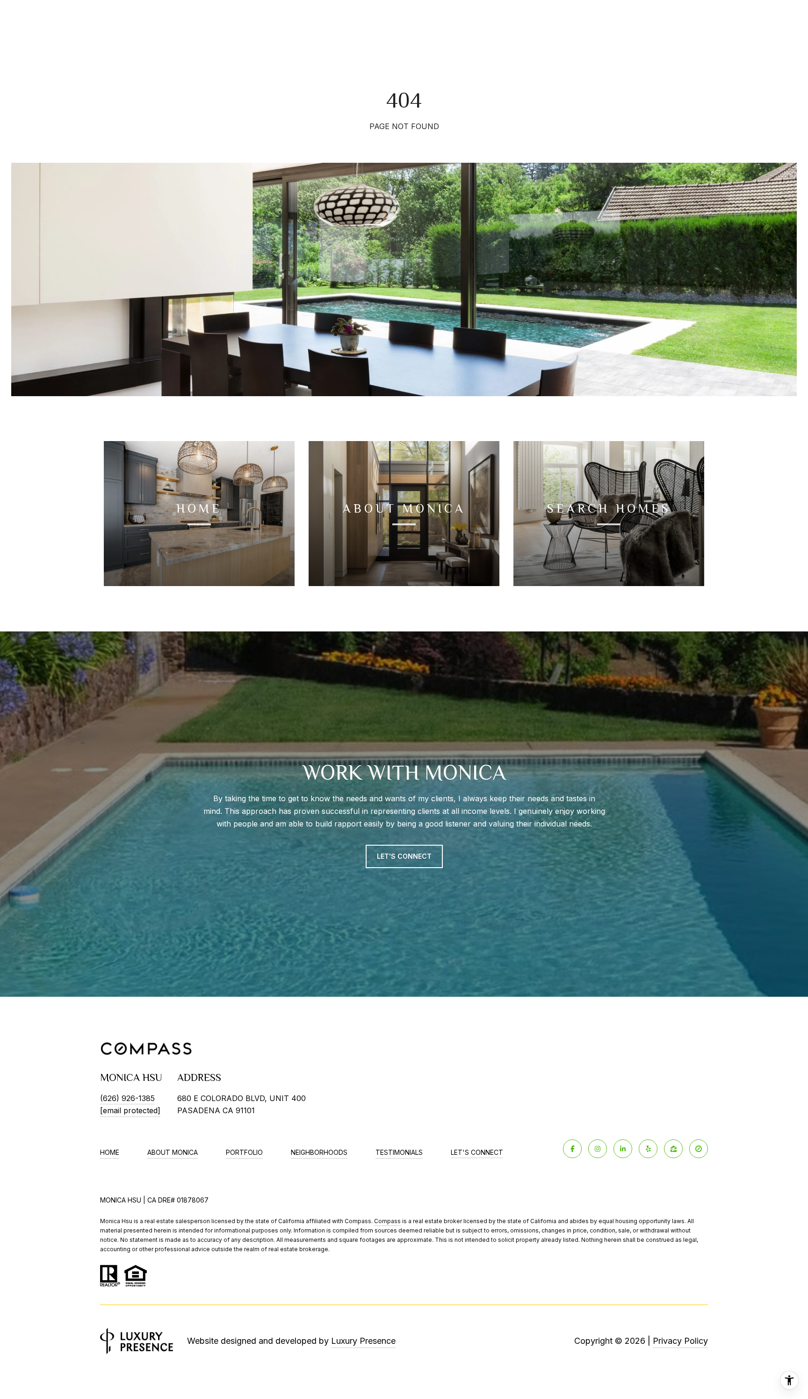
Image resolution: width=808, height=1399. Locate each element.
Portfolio (244, 1152)
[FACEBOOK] (572, 1148)
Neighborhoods (319, 1152)
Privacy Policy (680, 1341)
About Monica (172, 1152)
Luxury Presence (363, 1341)
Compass (387, 1221)
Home (109, 1152)
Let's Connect (477, 1152)
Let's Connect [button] (404, 856)
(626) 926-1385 (127, 1098)
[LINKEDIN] (622, 1148)
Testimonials (399, 1152)
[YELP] (648, 1148)
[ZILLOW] (673, 1148)
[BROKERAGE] (698, 1148)
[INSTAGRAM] (597, 1148)
